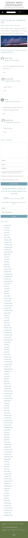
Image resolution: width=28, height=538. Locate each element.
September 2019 (8, 427)
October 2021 (7, 366)
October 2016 (7, 513)
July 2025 (6, 257)
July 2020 (6, 403)
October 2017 (7, 483)
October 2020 (7, 396)
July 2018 (6, 461)
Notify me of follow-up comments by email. (13, 176)
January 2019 (7, 447)
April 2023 (6, 322)
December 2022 (8, 332)
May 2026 (6, 232)
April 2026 (6, 235)
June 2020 (6, 405)
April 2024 (6, 293)
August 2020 (7, 400)
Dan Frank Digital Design (11, 527)
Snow (12, 193)
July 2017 (6, 491)
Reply (4, 72)
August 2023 (7, 313)
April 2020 (6, 410)
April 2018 (6, 469)
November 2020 (8, 393)
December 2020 (8, 391)
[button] (2, 12)
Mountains (20, 188)
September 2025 (8, 252)
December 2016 (8, 508)
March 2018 (7, 471)
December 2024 (8, 274)
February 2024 (7, 298)
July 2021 (6, 374)
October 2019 (7, 425)
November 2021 (8, 364)
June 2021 (6, 376)
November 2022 (8, 335)
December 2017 (8, 478)
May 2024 (6, 291)
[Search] (20, 12)
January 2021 (7, 388)
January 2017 (7, 505)
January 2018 (7, 476)
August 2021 (7, 371)
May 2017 (6, 495)
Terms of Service (18, 530)
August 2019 (7, 430)
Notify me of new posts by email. (10, 179)
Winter (15, 193)
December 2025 (8, 244)
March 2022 (7, 354)
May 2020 (6, 408)
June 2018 (6, 464)
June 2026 (6, 230)
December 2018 (8, 449)
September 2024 (8, 281)
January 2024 (7, 300)
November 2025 (8, 247)
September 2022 (8, 340)
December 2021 (8, 361)
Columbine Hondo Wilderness (9, 188)
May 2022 (6, 349)
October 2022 (7, 337)
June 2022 (6, 347)
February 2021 (7, 386)
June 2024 (6, 288)
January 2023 (7, 330)
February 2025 (7, 269)
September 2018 (8, 456)
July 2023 (6, 315)
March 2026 (7, 237)
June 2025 (6, 259)
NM (6, 191)
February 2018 (7, 473)
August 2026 (7, 225)
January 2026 (7, 242)
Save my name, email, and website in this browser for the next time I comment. (12, 172)
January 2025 (7, 271)
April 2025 (6, 264)
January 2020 (7, 417)
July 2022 (6, 344)
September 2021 (8, 369)
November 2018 (8, 452)
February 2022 (7, 357)
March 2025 (7, 266)
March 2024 (7, 296)
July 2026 (6, 227)
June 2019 (6, 435)
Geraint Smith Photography (14, 4)
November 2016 (8, 510)
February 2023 (7, 327)
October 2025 (7, 249)
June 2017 (6, 493)
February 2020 (7, 415)
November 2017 (8, 481)
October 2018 (7, 454)
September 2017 (8, 486)
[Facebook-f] (14, 535)
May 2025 (6, 262)
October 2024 (7, 279)
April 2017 (6, 498)
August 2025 (7, 254)
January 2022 (7, 359)
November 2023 (8, 305)
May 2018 (6, 466)
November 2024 (8, 276)
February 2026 (7, 240)
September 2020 (8, 398)
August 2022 (7, 342)
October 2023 (7, 308)
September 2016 (8, 515)
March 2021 (7, 383)
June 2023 (6, 318)
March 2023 (7, 325)
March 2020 (7, 413)
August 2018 (7, 459)
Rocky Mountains (12, 191)
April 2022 (6, 352)
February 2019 (7, 444)
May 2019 (6, 437)
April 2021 (6, 381)
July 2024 (6, 286)
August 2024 (7, 283)
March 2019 (7, 442)
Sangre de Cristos (22, 191)
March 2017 (7, 500)
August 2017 (7, 488)
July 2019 (6, 432)
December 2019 (8, 420)
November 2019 (8, 422)
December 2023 (8, 303)
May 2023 (6, 320)
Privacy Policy (9, 530)
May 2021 (6, 378)
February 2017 (7, 503)
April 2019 (6, 439)
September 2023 (8, 310)
